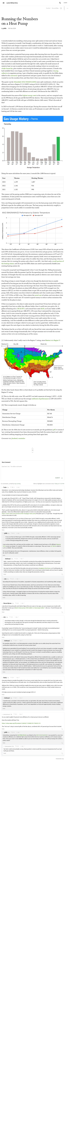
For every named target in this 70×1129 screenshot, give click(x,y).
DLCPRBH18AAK (22, 735)
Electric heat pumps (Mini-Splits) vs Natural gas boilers (29, 608)
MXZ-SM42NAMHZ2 (42, 735)
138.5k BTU (21, 308)
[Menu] (3, 3)
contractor (13, 75)
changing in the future (44, 568)
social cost (38, 295)
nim (5, 579)
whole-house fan (7, 68)
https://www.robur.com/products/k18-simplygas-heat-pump (19, 513)
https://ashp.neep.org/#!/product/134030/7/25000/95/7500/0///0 (21, 723)
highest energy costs (29, 95)
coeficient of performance (40, 398)
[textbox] (32, 468)
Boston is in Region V (52, 340)
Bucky (5, 677)
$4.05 (42, 308)
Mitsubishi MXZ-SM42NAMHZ (25, 82)
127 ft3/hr (53, 546)
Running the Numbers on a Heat (19, 21)
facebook (15, 438)
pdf (54, 429)
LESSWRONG (12, 3)
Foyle (5, 487)
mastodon (21, 438)
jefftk (4, 28)
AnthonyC (8, 559)
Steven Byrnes (7, 603)
